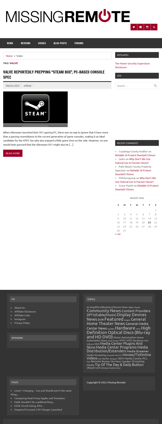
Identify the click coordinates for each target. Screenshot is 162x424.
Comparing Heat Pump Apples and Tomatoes (39, 398)
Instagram (20, 319)
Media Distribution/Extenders (117, 349)
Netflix (105, 358)
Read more (13, 153)
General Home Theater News (116, 321)
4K (88, 307)
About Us (19, 307)
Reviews (25, 43)
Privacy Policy (22, 322)
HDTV (138, 328)
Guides (42, 43)
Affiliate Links (22, 315)
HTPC (122, 340)
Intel (97, 343)
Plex (88, 361)
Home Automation (124, 337)
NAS (99, 358)
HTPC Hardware (134, 340)
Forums (79, 43)
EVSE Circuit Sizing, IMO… (29, 405)
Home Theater (113, 340)
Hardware (125, 327)
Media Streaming (96, 354)
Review (106, 361)
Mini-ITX (118, 355)
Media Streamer (138, 351)
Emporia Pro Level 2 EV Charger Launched (38, 409)
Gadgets (127, 320)
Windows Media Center (111, 368)
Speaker (126, 361)
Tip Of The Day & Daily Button (119, 364)
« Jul (117, 233)
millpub (27, 85)
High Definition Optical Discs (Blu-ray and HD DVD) (118, 332)
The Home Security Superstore (132, 63)
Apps (130, 307)
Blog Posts (60, 43)
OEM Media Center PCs (132, 358)
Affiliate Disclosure (25, 311)
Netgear (113, 358)
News (10, 43)
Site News (116, 361)
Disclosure (121, 67)
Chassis (137, 307)
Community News (104, 310)
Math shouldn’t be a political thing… (34, 401)
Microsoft (110, 355)
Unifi (98, 367)
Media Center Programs (116, 347)
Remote (96, 361)
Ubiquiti (91, 367)
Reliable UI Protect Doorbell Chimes (135, 155)
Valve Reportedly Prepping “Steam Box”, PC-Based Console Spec (54, 74)
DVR (101, 319)
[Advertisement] (137, 116)
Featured (113, 319)
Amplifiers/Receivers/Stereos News (109, 307)
